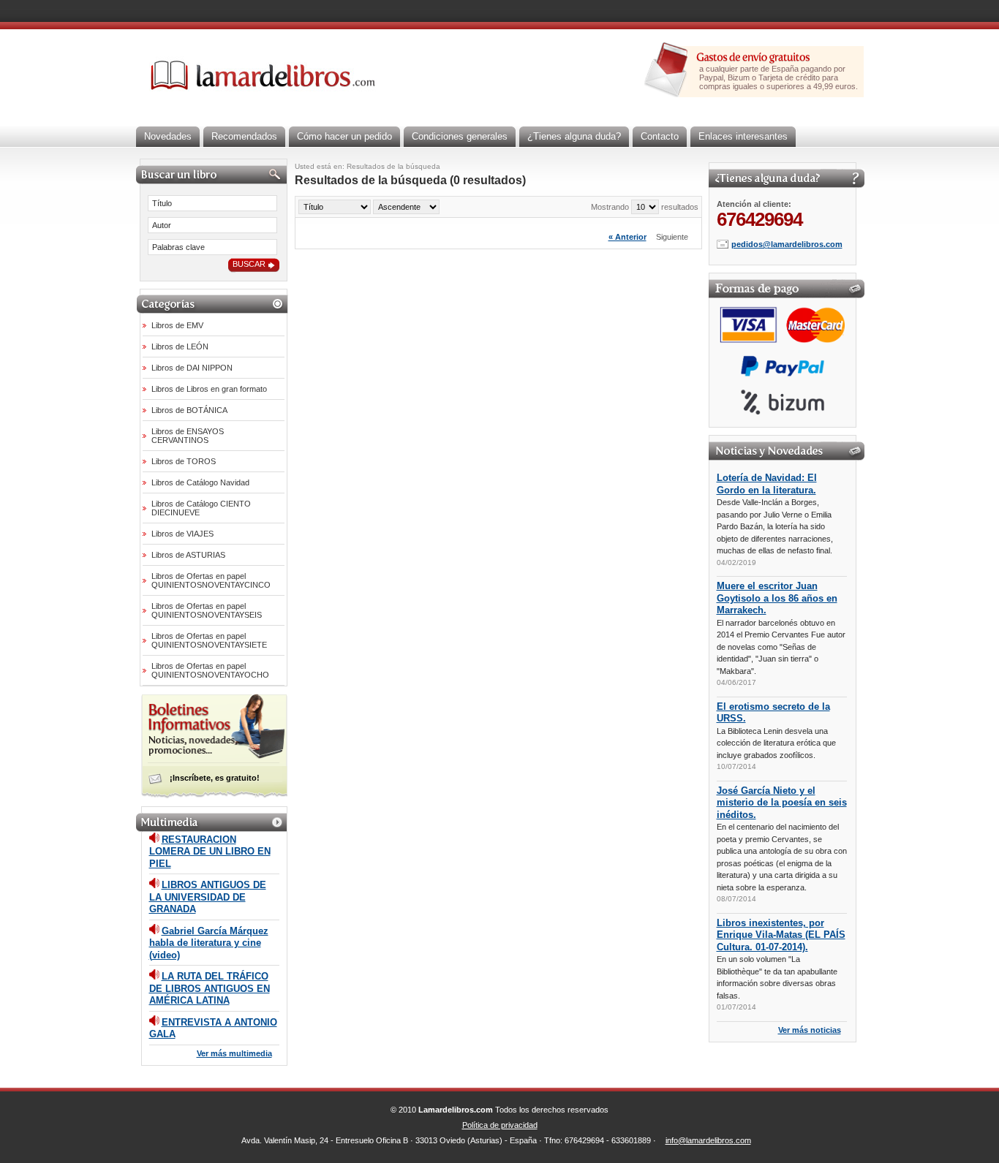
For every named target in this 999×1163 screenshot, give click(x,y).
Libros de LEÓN (179, 346)
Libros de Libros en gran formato (209, 388)
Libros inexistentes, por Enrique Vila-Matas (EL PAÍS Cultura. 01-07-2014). (781, 934)
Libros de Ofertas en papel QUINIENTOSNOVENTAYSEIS (206, 610)
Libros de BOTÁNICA (189, 410)
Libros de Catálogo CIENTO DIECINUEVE (201, 508)
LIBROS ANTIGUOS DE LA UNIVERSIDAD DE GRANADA (207, 896)
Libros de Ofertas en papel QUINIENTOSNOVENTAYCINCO (211, 580)
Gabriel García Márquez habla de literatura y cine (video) (208, 943)
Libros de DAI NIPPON (192, 367)
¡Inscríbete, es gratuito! (215, 777)
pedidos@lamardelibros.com (786, 244)
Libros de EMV (177, 325)
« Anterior (627, 236)
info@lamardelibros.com (708, 1140)
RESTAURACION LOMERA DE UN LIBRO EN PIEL (210, 851)
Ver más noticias (809, 1030)
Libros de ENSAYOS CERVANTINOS (187, 435)
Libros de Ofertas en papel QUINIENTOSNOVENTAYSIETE (209, 640)
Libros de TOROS (183, 461)
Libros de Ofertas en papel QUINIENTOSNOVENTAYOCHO (210, 670)
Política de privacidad (500, 1125)
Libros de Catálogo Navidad (200, 482)
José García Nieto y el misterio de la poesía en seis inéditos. (782, 802)
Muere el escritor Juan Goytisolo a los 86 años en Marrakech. (777, 597)
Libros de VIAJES (182, 533)
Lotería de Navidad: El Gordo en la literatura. (767, 484)
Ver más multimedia (234, 1053)
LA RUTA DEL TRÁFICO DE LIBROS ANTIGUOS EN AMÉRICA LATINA (209, 988)
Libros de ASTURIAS (188, 554)
